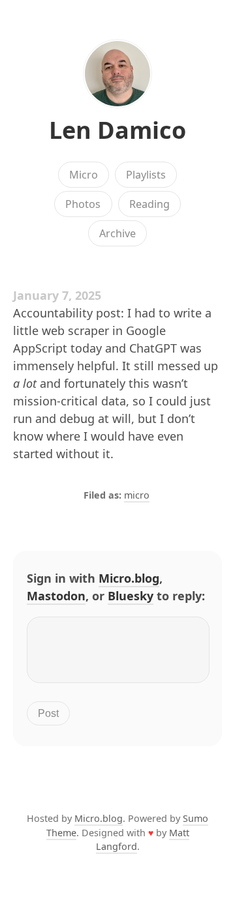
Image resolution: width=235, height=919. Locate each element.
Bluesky (130, 596)
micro (136, 495)
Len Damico (117, 130)
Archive (117, 233)
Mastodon (56, 596)
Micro (83, 175)
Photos (83, 204)
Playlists (146, 175)
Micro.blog (129, 578)
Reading (149, 204)
